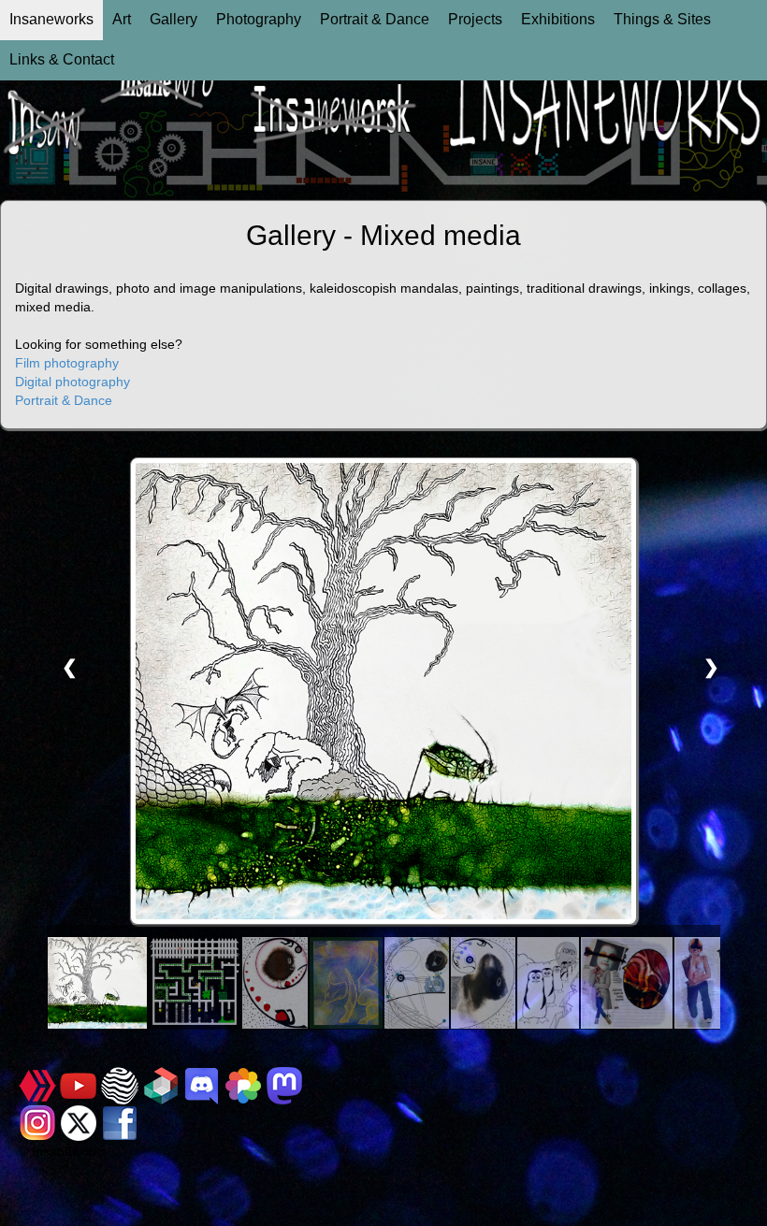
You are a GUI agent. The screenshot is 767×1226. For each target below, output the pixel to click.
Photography (258, 19)
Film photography (67, 362)
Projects (475, 19)
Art (121, 19)
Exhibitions (558, 19)
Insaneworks (51, 19)
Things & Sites (662, 19)
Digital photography (72, 381)
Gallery (173, 19)
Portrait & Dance (374, 19)
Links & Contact (61, 59)
